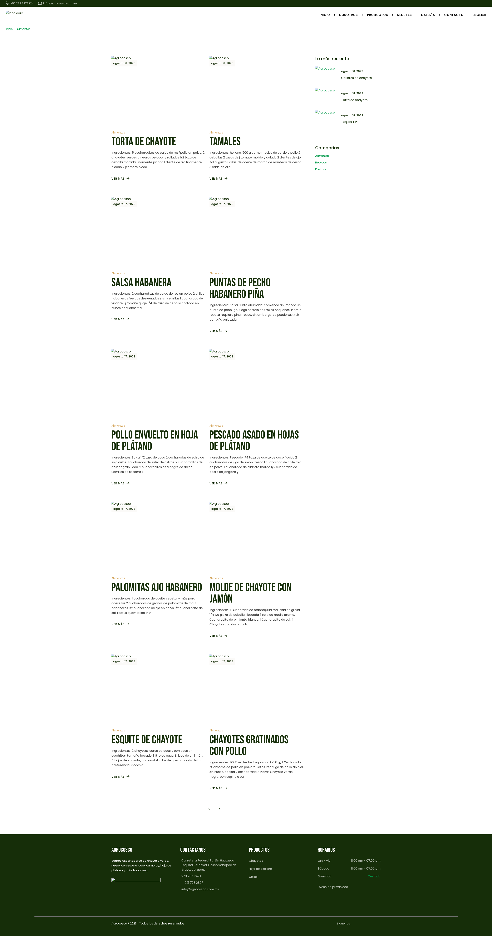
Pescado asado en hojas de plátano (254, 440)
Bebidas (321, 162)
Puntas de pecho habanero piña (239, 288)
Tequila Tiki (349, 122)
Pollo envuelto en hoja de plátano (154, 440)
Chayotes (256, 861)
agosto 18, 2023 (124, 63)
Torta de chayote (143, 142)
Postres (320, 169)
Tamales (225, 142)
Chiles (253, 877)
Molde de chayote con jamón (250, 593)
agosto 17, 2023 (124, 204)
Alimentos (118, 132)
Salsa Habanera (141, 283)
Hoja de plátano (260, 869)
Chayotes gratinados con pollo (248, 745)
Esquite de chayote (146, 740)
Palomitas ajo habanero (156, 587)
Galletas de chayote (356, 78)
